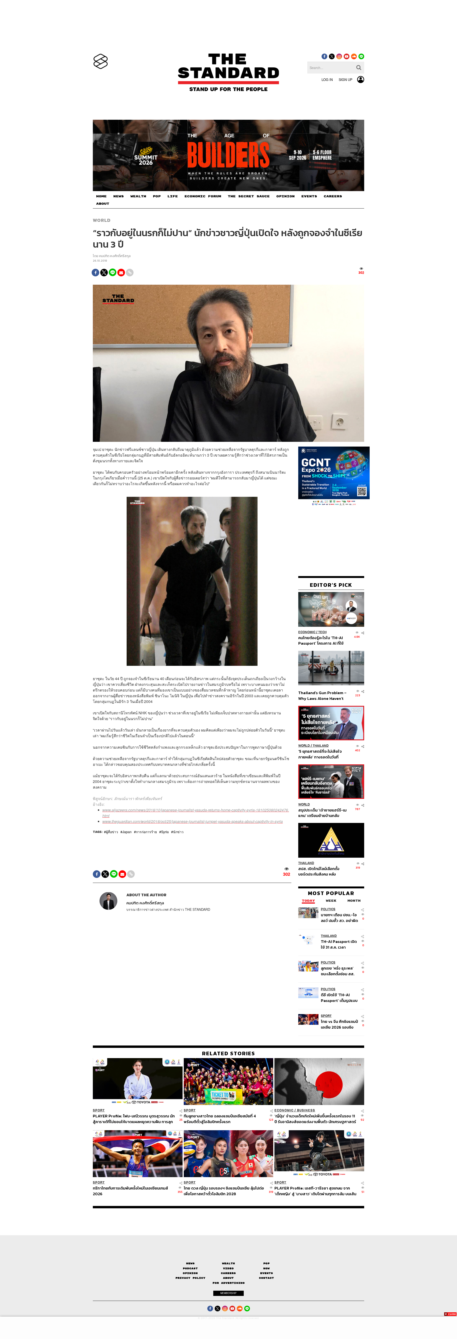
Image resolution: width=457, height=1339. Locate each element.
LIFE (172, 196)
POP (157, 196)
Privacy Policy (190, 1278)
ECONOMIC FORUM (202, 196)
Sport (326, 1016)
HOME (101, 196)
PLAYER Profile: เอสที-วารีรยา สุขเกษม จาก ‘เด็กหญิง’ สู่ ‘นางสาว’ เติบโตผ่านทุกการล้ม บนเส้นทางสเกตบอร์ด (315, 1190)
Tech (322, 632)
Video (228, 1268)
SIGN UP (345, 79)
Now (266, 1268)
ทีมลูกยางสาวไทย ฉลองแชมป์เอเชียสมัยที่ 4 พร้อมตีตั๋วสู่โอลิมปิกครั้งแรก (220, 1118)
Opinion (190, 1273)
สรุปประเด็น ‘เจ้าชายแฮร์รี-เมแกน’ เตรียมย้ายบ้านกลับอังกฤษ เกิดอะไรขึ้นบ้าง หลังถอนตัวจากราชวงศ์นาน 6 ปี (322, 812)
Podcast (190, 1268)
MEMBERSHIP (228, 1293)
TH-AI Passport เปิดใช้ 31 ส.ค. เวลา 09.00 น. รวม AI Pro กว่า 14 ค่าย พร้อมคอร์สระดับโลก (339, 944)
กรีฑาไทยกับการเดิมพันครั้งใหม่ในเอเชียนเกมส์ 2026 (130, 1190)
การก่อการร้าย (146, 832)
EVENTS (309, 196)
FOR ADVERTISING (229, 1283)
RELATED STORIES (228, 1053)
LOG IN (327, 79)
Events (266, 1273)
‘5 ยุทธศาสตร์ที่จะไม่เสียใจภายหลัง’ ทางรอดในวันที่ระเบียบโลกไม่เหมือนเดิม (320, 754)
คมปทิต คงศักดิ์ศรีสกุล (115, 256)
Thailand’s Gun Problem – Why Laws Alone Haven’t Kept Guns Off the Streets (322, 695)
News (190, 1263)
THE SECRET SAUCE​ (249, 196)
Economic (306, 632)
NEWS (118, 196)
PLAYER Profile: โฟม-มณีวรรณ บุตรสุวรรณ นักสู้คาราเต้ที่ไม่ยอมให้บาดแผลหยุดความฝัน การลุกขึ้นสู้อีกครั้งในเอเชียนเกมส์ (134, 1118)
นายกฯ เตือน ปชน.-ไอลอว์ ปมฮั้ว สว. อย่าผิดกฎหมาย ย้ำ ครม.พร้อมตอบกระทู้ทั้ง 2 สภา (339, 917)
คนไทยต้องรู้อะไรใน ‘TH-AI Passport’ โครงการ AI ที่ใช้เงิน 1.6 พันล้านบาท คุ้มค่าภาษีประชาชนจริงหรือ (322, 640)
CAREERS (333, 196)
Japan (127, 832)
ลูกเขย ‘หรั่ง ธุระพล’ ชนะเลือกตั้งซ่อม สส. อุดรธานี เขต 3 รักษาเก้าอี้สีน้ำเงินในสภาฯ (338, 971)
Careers (228, 1273)
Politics (328, 909)
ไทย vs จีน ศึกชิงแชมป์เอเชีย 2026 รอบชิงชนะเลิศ (339, 1024)
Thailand (321, 745)
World (102, 220)
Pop (266, 1263)
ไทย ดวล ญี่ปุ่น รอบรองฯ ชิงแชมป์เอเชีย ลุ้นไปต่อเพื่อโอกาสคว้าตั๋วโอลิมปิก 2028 (224, 1190)
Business (306, 1110)
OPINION (285, 196)
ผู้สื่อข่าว (112, 832)
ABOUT (102, 203)
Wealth (228, 1263)
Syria (165, 832)
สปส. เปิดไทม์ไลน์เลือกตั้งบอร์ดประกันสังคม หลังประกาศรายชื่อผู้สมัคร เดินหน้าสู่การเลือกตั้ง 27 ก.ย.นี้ (320, 871)
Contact (266, 1278)
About (228, 1278)
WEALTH (138, 196)
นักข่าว (178, 832)
